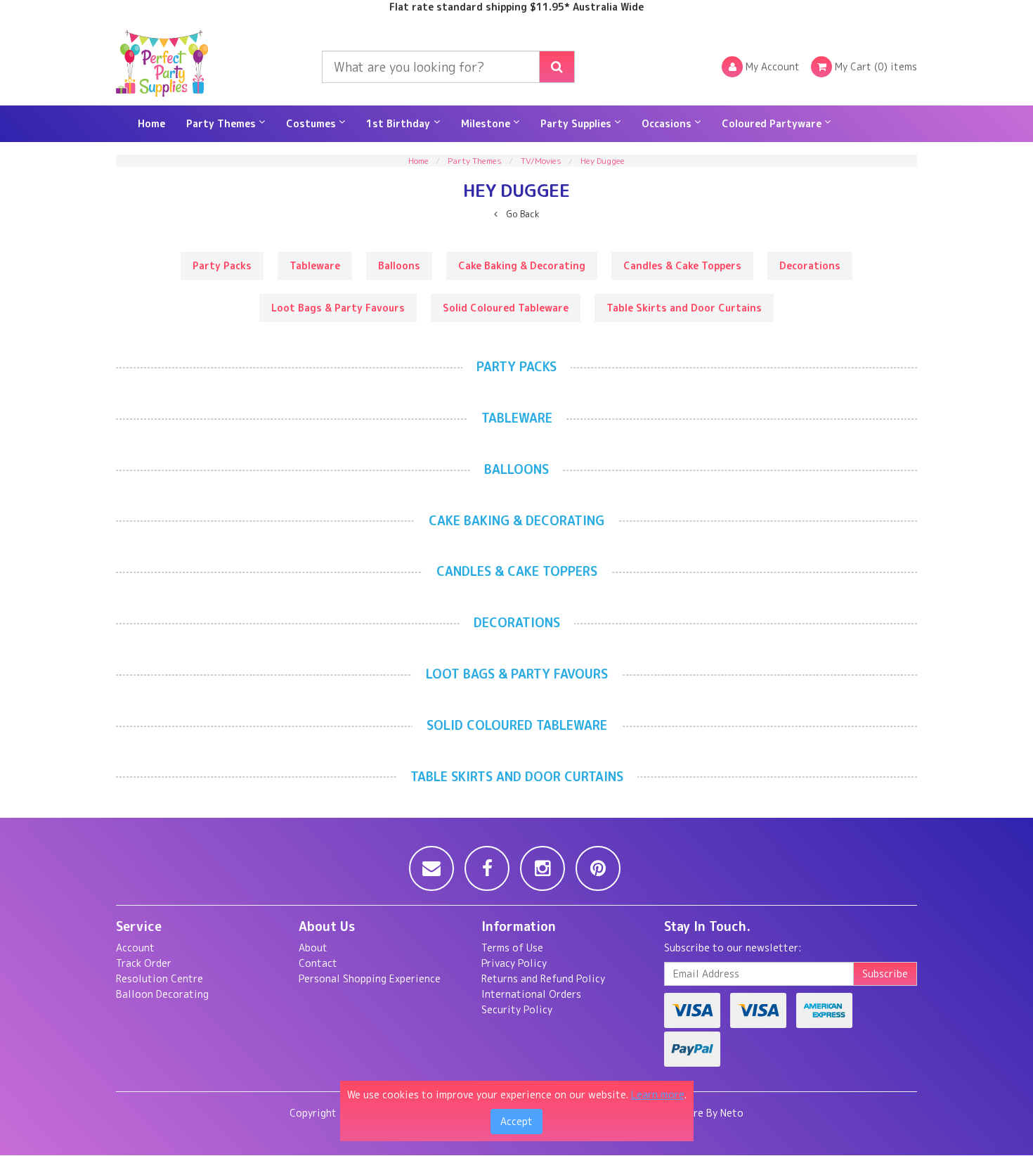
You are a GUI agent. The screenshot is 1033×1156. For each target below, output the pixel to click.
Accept (516, 1121)
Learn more (657, 1094)
